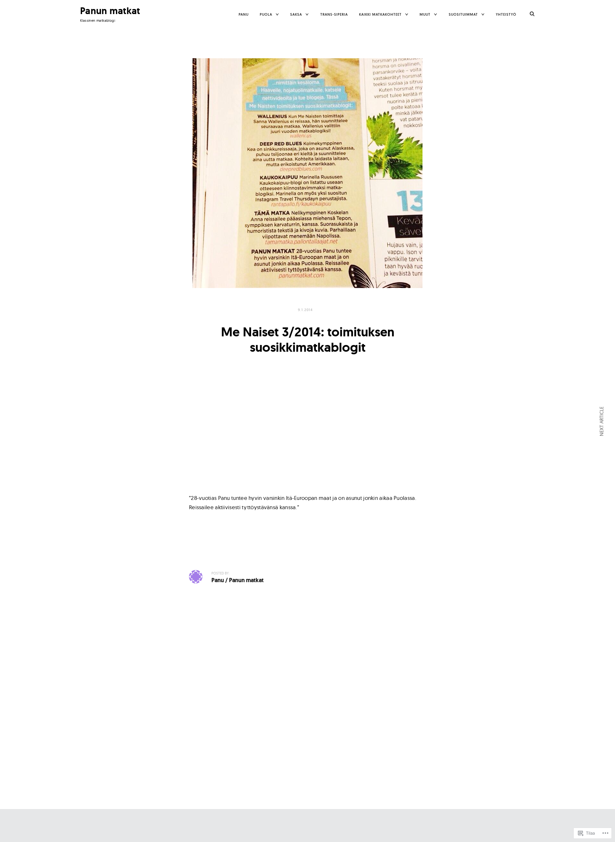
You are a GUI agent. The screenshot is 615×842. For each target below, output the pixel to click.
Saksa (296, 14)
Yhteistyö (506, 14)
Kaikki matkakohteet (380, 14)
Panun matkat (110, 10)
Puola (266, 14)
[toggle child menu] (277, 14)
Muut (425, 14)
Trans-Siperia (334, 14)
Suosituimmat (463, 14)
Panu (244, 14)
